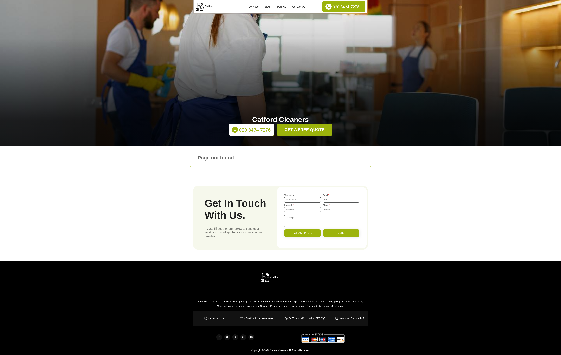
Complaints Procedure (302, 301)
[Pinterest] (251, 337)
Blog (267, 6)
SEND (341, 233)
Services (254, 6)
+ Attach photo (302, 233)
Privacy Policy (240, 301)
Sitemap (339, 306)
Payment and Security (257, 306)
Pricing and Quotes (280, 306)
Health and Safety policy (327, 301)
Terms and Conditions (219, 301)
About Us (281, 6)
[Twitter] (227, 337)
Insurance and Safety (353, 301)
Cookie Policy (281, 301)
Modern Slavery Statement (230, 306)
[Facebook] (219, 337)
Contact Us (298, 6)
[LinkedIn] (243, 337)
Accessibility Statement (261, 301)
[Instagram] (235, 337)
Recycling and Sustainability (306, 306)
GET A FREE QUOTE (304, 129)
